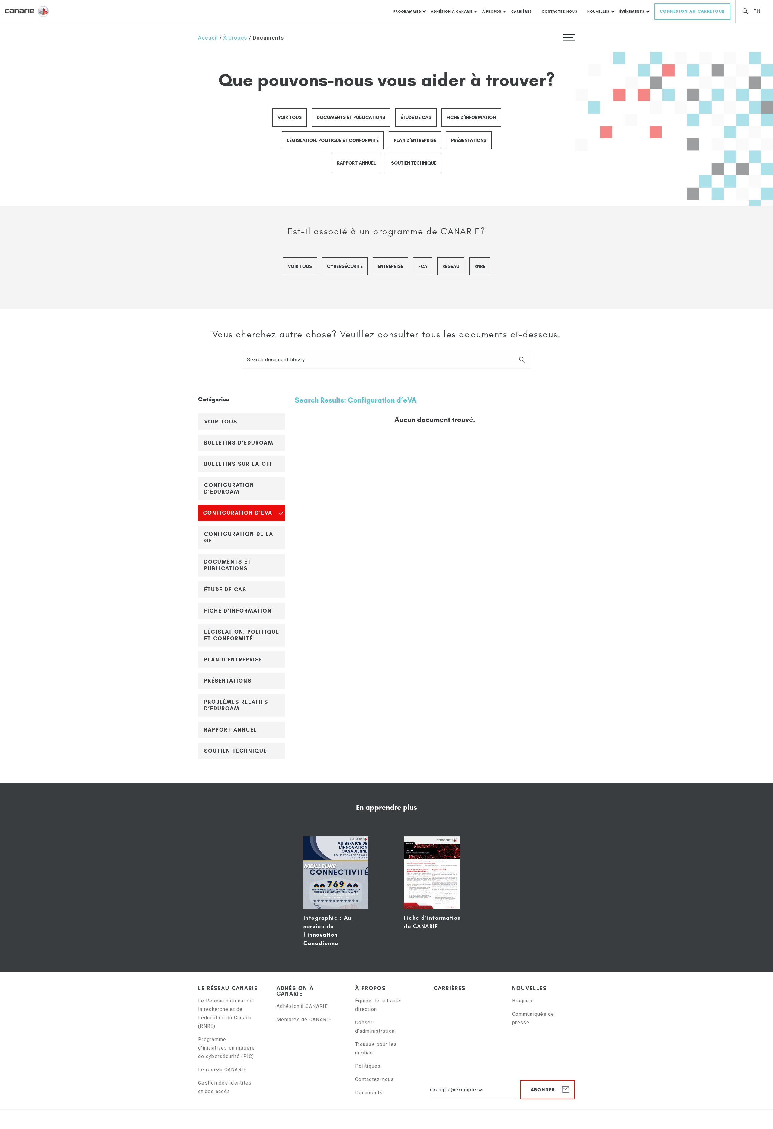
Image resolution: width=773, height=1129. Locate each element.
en (757, 11)
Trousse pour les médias (376, 1048)
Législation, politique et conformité (333, 140)
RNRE (479, 266)
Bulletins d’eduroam (238, 442)
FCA (422, 266)
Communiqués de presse (533, 1018)
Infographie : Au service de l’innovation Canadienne (327, 931)
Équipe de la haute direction (378, 1005)
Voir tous (289, 117)
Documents (369, 1092)
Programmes (407, 11)
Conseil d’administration (375, 1027)
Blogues (522, 1001)
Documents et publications (351, 117)
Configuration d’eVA (237, 513)
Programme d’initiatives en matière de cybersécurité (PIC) (227, 1048)
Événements (632, 11)
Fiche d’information (471, 117)
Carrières (521, 11)
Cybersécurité (345, 266)
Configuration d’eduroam (229, 488)
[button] (569, 37)
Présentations (468, 140)
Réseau (450, 266)
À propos (492, 11)
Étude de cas (415, 117)
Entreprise (390, 266)
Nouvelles (598, 11)
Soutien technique (413, 163)
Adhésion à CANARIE (452, 11)
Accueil (208, 37)
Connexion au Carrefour (692, 11)
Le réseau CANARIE (228, 988)
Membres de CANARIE (304, 1019)
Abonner (543, 1089)
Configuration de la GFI (238, 537)
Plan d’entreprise (415, 140)
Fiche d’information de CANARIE (432, 922)
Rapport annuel (356, 163)
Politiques (368, 1066)
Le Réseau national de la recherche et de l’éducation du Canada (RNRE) (225, 1013)
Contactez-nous (560, 11)
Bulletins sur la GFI (238, 464)
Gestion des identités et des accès (225, 1087)
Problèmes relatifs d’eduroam (236, 705)
